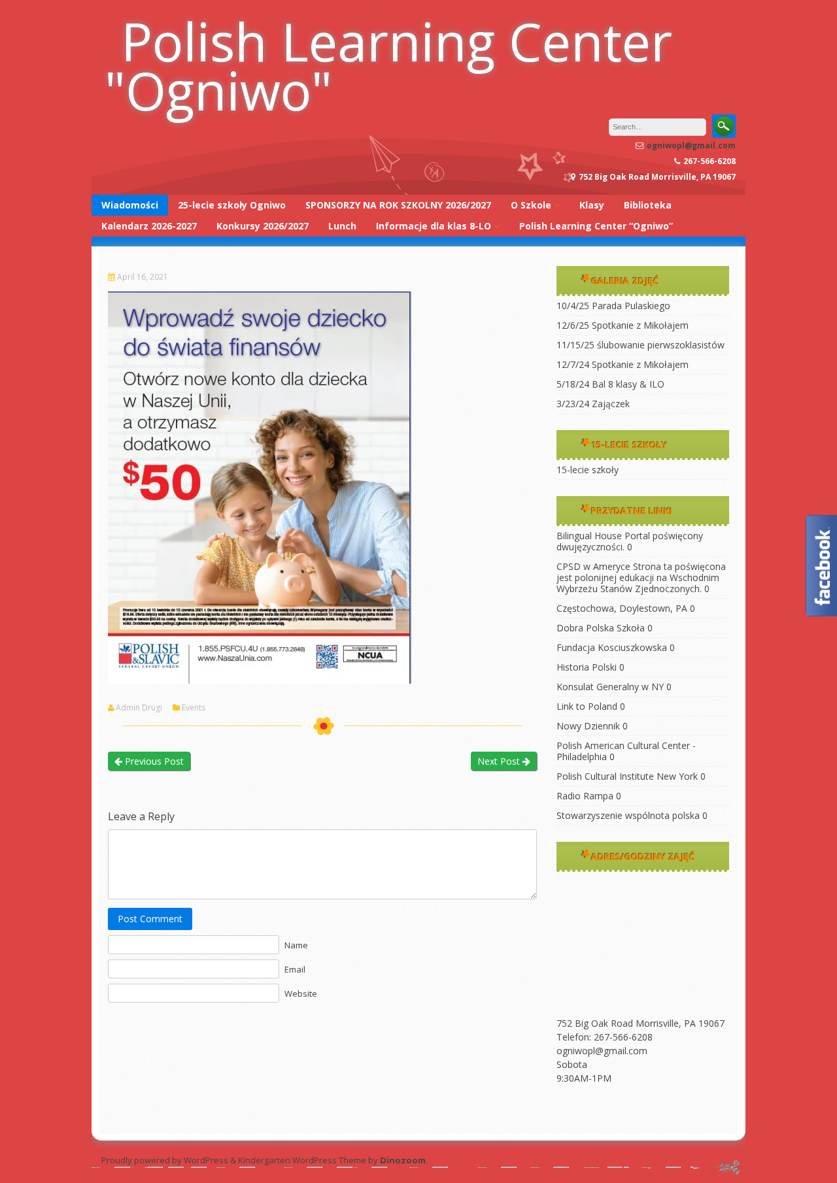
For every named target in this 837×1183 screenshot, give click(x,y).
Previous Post (153, 761)
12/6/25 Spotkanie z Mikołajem (622, 325)
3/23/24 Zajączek (593, 403)
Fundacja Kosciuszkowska (611, 647)
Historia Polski (586, 667)
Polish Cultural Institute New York (627, 776)
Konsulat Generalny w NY (610, 686)
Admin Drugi (139, 707)
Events (193, 707)
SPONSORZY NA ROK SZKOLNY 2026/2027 (398, 205)
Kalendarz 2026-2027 (149, 226)
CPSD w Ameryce (593, 566)
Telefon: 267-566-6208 (604, 1037)
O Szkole (531, 205)
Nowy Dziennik (588, 726)
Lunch (342, 226)
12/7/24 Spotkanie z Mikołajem (622, 364)
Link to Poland (586, 706)
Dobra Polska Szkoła (600, 628)
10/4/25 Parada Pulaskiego (613, 305)
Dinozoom (403, 1160)
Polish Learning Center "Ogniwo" (388, 65)
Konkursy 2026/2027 (262, 226)
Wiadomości (129, 205)
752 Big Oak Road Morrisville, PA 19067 (640, 1023)
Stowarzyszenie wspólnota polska (628, 815)
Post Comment (150, 918)
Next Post (499, 761)
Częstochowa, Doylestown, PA (621, 608)
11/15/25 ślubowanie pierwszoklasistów (640, 345)
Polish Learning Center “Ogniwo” (596, 226)
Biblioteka (648, 205)
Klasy (591, 205)
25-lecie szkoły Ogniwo (232, 205)
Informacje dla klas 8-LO (433, 226)
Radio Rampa (584, 796)
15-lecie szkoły (587, 469)
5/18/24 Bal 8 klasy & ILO (610, 384)
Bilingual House (589, 535)
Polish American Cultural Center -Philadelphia (626, 751)
